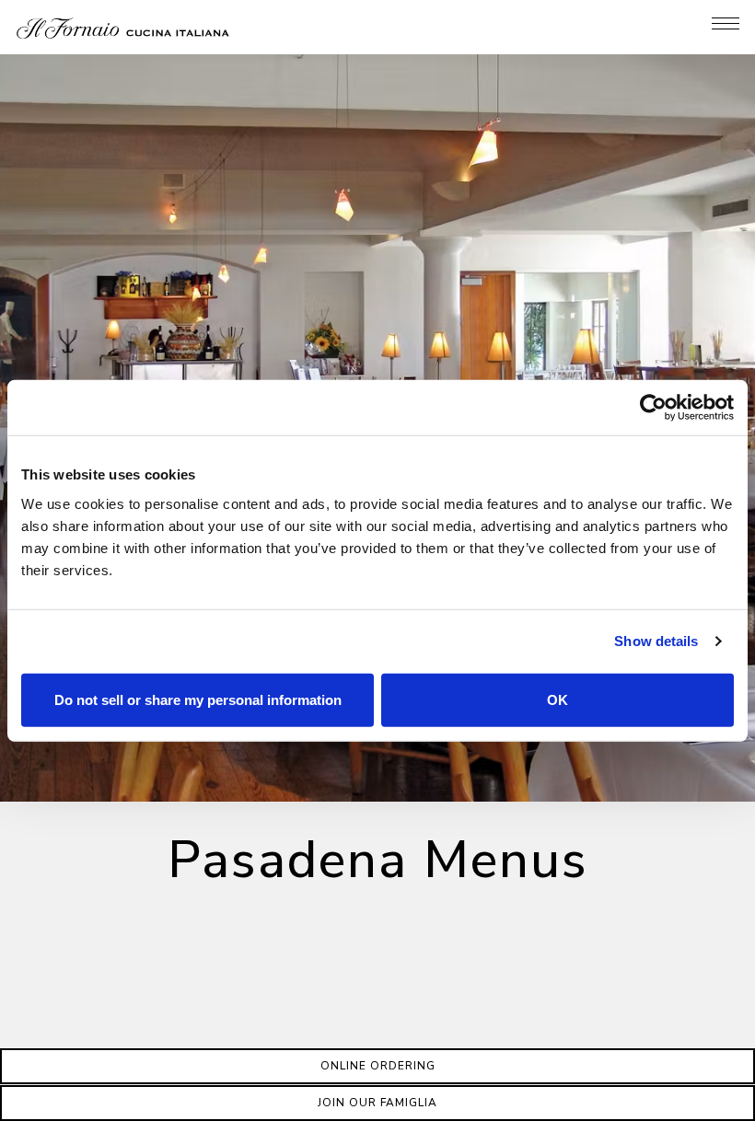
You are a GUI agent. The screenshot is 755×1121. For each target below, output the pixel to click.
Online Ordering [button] (378, 1065)
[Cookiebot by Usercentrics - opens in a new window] (653, 408)
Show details (656, 641)
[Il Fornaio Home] (123, 27)
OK (557, 699)
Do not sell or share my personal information (198, 699)
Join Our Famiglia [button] (377, 1102)
